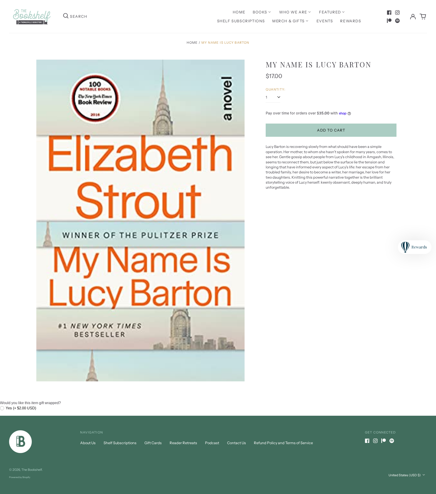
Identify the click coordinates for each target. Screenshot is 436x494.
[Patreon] (389, 20)
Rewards (350, 21)
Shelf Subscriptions (241, 21)
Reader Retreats (183, 443)
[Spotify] (397, 20)
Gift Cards (153, 443)
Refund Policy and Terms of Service (283, 443)
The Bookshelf (31, 470)
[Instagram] (397, 12)
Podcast (212, 443)
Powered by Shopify (19, 477)
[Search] (66, 16)
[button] (423, 17)
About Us (88, 443)
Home (239, 12)
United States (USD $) (405, 475)
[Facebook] (389, 12)
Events (325, 21)
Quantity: (275, 89)
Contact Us (236, 443)
